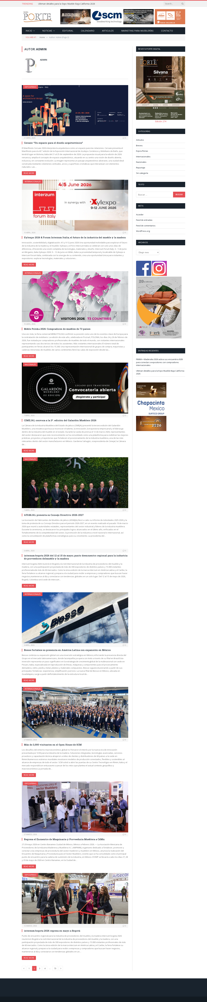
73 (55, 968)
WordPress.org (143, 231)
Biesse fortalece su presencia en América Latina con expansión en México (67, 649)
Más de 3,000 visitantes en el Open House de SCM (53, 744)
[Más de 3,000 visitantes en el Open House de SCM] (75, 712)
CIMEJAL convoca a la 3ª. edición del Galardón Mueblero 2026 (60, 420)
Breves (139, 145)
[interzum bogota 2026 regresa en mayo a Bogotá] (75, 898)
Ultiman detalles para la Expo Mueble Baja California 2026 (66, 3)
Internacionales (33, 181)
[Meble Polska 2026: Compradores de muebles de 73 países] (75, 296)
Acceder (140, 214)
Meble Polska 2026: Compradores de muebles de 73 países (57, 328)
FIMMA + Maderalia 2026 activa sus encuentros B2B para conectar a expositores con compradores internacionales (159, 362)
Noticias (47, 30)
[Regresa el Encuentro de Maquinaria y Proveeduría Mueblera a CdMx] (75, 807)
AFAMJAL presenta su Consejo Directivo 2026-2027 (54, 514)
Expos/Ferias (30, 87)
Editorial (67, 30)
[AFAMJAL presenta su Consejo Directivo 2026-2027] (75, 482)
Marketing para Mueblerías (137, 30)
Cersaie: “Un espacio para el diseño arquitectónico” (53, 142)
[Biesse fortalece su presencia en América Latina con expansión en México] (75, 617)
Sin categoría (142, 173)
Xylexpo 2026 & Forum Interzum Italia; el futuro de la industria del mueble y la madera (75, 237)
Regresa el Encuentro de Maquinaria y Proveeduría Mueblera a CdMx (64, 839)
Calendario (87, 30)
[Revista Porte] (38, 17)
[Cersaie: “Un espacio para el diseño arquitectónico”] (75, 110)
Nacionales (30, 364)
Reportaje (140, 167)
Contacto (167, 30)
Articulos (108, 30)
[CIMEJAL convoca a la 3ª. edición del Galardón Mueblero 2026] (75, 388)
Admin (43, 59)
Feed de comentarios (145, 225)
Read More (29, 173)
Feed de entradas (144, 220)
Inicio (29, 30)
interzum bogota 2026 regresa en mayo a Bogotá (52, 930)
